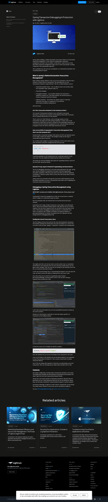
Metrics (47, 486)
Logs (47, 484)
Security (92, 481)
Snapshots (48, 482)
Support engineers (73, 482)
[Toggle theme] (98, 11)
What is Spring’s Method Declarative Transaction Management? (16, 20)
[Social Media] (92, 499)
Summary (8, 26)
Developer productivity (74, 468)
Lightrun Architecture (50, 472)
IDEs (47, 477)
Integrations (48, 475)
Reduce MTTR (72, 472)
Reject (84, 495)
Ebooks (92, 464)
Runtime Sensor (49, 466)
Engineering (71, 484)
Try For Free (91, 2)
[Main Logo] (11, 2)
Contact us (93, 487)
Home (34, 10)
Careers (92, 477)
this (34, 193)
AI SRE (47, 468)
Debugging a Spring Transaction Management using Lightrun (15, 23)
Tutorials (35, 13)
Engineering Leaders (73, 486)
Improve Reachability (73, 475)
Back (10, 11)
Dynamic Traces (49, 488)
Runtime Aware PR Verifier (51, 470)
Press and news (94, 485)
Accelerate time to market (75, 466)
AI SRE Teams (72, 479)
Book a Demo (82, 2)
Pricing (92, 479)
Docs (34, 2)
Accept (75, 495)
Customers (39, 2)
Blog (37, 10)
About (92, 475)
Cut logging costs (73, 470)
